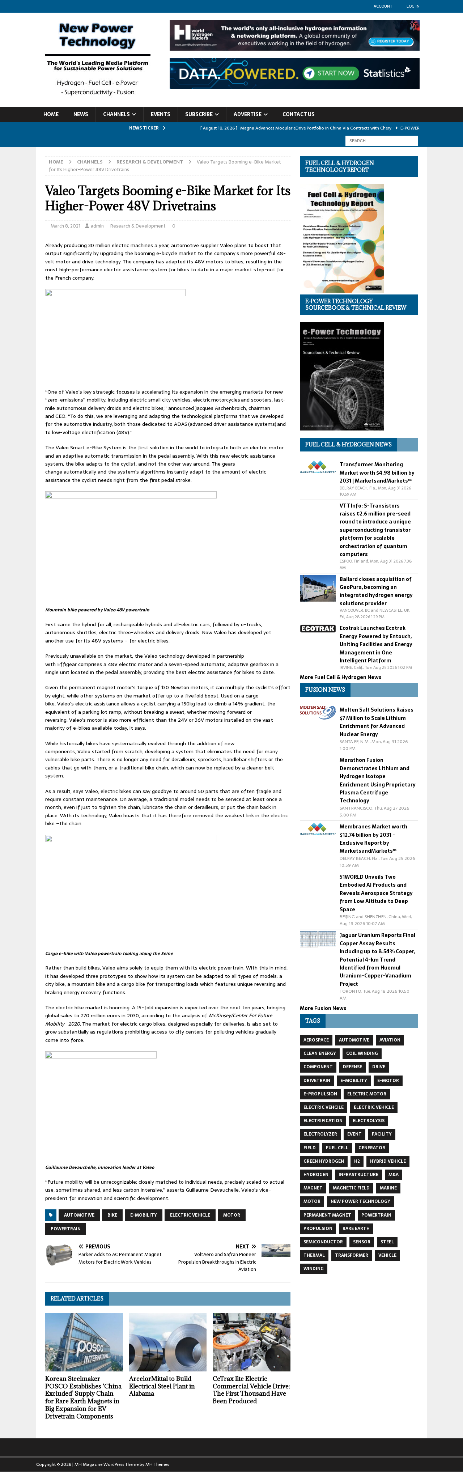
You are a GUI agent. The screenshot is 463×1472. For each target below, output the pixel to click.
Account (383, 6)
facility (382, 1134)
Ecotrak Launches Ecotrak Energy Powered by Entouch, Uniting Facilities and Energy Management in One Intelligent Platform (376, 644)
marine (388, 1188)
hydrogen (315, 1174)
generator (371, 1147)
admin (97, 226)
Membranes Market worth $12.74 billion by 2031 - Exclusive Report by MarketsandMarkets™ (373, 839)
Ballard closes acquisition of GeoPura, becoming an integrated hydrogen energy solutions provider (376, 591)
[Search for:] (381, 140)
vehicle (387, 1255)
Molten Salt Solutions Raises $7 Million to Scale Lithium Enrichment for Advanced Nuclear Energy (376, 722)
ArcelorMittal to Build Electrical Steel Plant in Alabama (162, 1386)
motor (231, 1215)
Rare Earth (356, 1228)
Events (160, 114)
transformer (351, 1255)
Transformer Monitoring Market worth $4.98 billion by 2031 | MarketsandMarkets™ (377, 473)
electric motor (366, 1094)
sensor (361, 1242)
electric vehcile (323, 1107)
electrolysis (369, 1120)
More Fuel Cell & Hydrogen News (341, 677)
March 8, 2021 (65, 226)
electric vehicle (190, 1215)
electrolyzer (320, 1134)
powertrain (66, 1229)
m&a (393, 1174)
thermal (314, 1255)
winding (313, 1268)
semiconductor (323, 1242)
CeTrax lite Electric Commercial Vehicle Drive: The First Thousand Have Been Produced (251, 1390)
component (318, 1066)
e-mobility (143, 1215)
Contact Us (299, 114)
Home (51, 114)
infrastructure (358, 1174)
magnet (313, 1188)
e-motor (388, 1080)
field (309, 1147)
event (354, 1134)
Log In (413, 6)
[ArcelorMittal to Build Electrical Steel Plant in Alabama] (168, 1342)
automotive (79, 1215)
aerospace (316, 1040)
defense (352, 1066)
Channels (116, 114)
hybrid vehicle (388, 1161)
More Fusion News (323, 1008)
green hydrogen (323, 1161)
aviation (389, 1040)
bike (112, 1215)
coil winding (362, 1053)
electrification (323, 1120)
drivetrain (316, 1080)
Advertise (248, 114)
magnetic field (351, 1188)
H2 (357, 1161)
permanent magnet (327, 1215)
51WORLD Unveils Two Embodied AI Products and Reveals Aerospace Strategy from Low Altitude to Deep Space (376, 893)
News (80, 114)
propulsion (317, 1228)
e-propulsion (320, 1094)
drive (378, 1066)
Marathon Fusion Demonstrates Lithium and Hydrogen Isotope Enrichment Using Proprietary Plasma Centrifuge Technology (378, 780)
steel (387, 1242)
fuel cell (337, 1147)
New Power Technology (360, 1201)
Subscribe (199, 114)
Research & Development (138, 226)
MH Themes (157, 1464)
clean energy (319, 1053)
